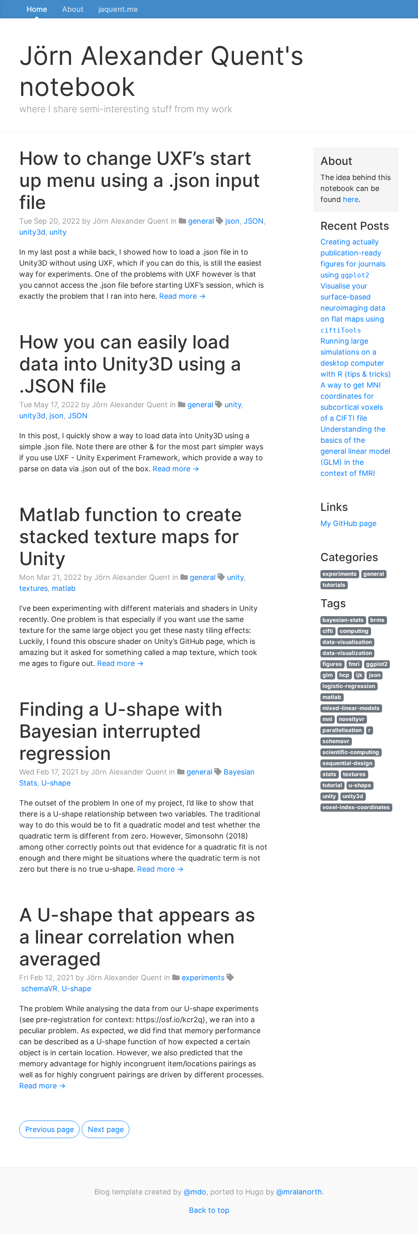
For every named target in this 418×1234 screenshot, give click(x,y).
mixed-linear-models (351, 708)
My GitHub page (348, 523)
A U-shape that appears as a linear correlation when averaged (137, 936)
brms (377, 620)
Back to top (209, 1210)
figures (332, 664)
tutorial (332, 785)
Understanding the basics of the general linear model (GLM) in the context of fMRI (355, 451)
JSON (254, 221)
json (232, 221)
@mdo (195, 1191)
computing (354, 631)
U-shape (56, 783)
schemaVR (39, 988)
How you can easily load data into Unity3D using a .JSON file (130, 364)
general (201, 221)
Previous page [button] (49, 1129)
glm (327, 675)
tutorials (333, 584)
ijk (359, 675)
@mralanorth (299, 1191)
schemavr (335, 741)
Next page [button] (106, 1129)
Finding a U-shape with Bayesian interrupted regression (120, 731)
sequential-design (347, 763)
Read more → (182, 296)
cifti (327, 631)
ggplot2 (377, 664)
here (350, 199)
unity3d (32, 232)
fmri (354, 664)
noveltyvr (352, 719)
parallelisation (342, 730)
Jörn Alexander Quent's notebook (161, 71)
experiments (203, 977)
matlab (64, 588)
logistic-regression (348, 686)
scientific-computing (350, 752)
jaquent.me (118, 9)
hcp (344, 675)
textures (33, 588)
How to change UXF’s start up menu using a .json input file (139, 180)
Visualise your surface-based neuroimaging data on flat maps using (352, 308)
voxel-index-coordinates (356, 807)
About (73, 9)
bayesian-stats (343, 620)
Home (37, 9)
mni (327, 719)
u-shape (360, 785)
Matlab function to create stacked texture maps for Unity (130, 536)
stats (329, 774)
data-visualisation (347, 642)
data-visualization (347, 653)
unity (58, 232)
